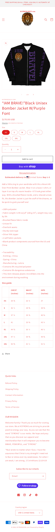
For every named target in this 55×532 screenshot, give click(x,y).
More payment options (27, 173)
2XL (6, 138)
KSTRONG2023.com (23, 527)
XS (6, 132)
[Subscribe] (43, 476)
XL (39, 132)
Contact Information (14, 395)
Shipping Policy (12, 389)
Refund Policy (11, 383)
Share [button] (7, 353)
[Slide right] (33, 94)
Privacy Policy (11, 401)
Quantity (5, 144)
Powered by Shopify (37, 527)
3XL (16, 138)
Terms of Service (12, 407)
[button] (3, 20)
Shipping (5, 123)
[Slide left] (22, 94)
